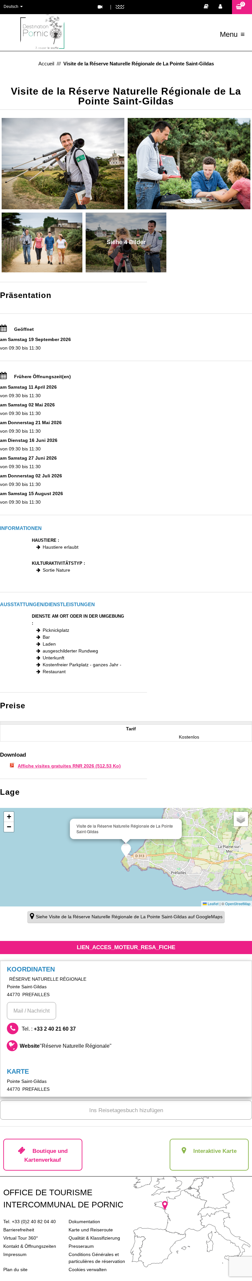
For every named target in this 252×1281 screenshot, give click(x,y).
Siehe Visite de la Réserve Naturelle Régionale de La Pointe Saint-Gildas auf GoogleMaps (129, 916)
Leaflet (213, 903)
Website (66, 1046)
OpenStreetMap (237, 903)
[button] (242, 7)
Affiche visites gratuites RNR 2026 (69, 765)
